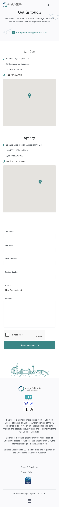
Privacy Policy (27, 472)
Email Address (11, 259)
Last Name (9, 245)
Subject (8, 285)
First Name (9, 232)
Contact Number (11, 272)
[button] (53, 5)
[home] (12, 4)
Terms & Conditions (29, 467)
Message (8, 298)
